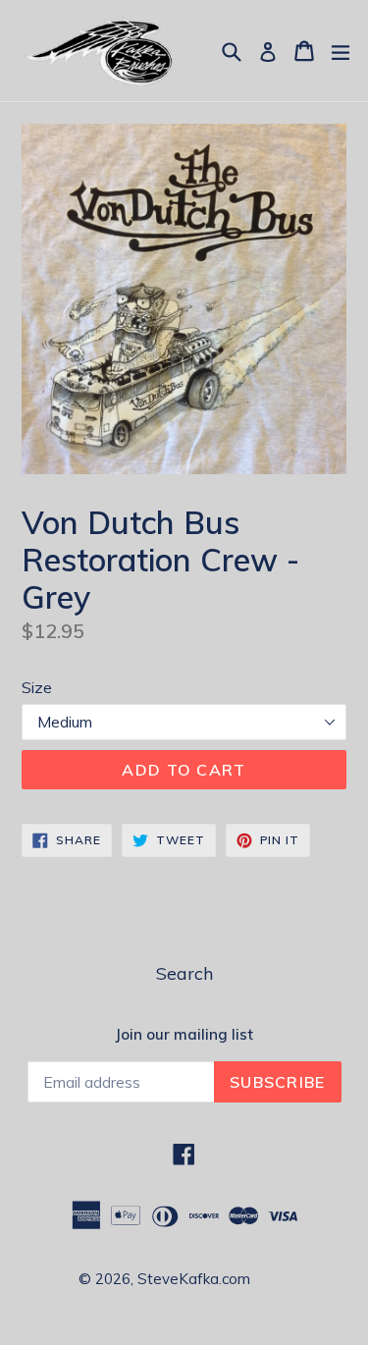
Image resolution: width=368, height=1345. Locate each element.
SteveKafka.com (193, 1278)
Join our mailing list (184, 1035)
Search (184, 973)
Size (37, 687)
